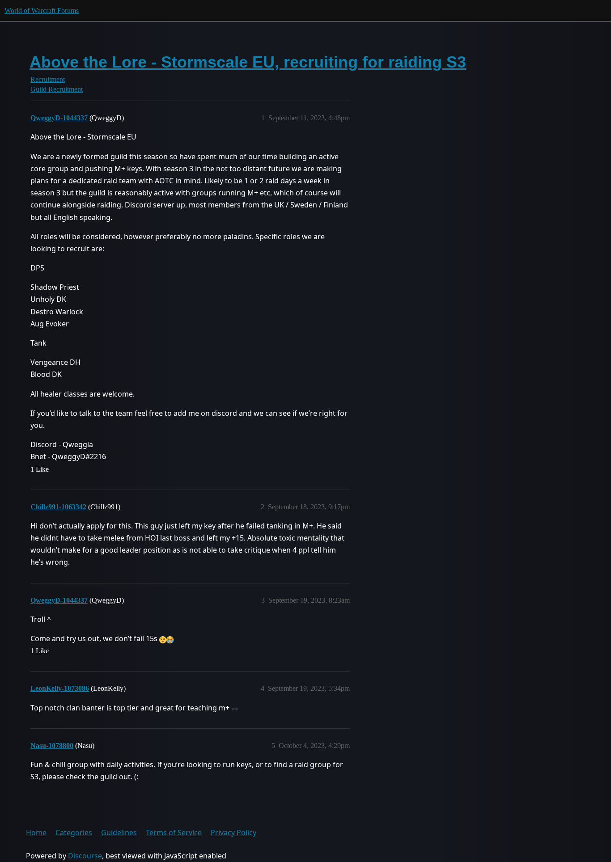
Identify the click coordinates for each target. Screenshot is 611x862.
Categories (73, 832)
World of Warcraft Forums (41, 10)
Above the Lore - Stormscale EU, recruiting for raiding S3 (248, 62)
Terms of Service (174, 832)
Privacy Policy (233, 832)
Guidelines (119, 832)
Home (36, 832)
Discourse (85, 856)
